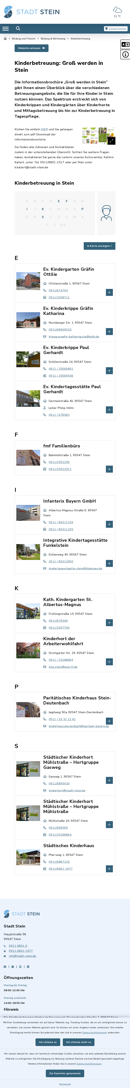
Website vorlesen (29, 48)
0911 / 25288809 (61, 660)
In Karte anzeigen (98, 246)
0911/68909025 (60, 330)
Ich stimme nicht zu (78, 1042)
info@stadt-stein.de (22, 956)
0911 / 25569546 (61, 376)
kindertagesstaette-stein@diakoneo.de (75, 568)
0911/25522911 (60, 469)
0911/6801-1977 (61, 869)
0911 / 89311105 (61, 529)
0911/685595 (58, 828)
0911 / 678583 (59, 415)
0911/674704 (58, 290)
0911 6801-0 (18, 946)
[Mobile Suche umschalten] (18, 29)
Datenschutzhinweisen (94, 1032)
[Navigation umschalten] (5, 28)
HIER (44, 129)
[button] (125, 44)
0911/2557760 (59, 628)
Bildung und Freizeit (24, 38)
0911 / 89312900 (61, 561)
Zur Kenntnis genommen (65, 1073)
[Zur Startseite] (5, 39)
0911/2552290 (59, 462)
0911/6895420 (59, 783)
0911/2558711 (59, 297)
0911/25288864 (60, 835)
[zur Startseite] (31, 12)
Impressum (65, 1084)
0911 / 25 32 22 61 (62, 719)
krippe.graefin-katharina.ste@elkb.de (74, 337)
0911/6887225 (59, 862)
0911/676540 (58, 621)
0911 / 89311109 (61, 522)
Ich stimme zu (48, 1042)
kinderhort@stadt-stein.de (67, 790)
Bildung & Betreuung (53, 38)
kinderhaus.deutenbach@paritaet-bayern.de (79, 726)
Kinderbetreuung (80, 38)
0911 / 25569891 (61, 369)
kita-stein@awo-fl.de (63, 667)
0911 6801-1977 (21, 951)
